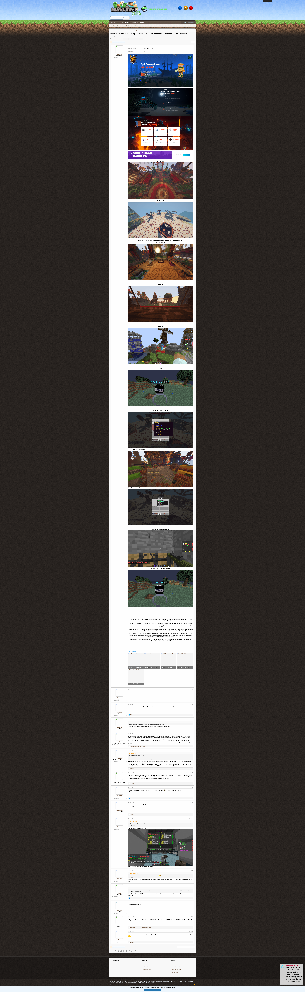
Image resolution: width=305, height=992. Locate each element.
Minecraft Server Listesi (176, 966)
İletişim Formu (126, 982)
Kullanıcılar (119, 25)
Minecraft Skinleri (175, 972)
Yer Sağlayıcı (140, 981)
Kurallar (112, 25)
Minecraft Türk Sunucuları (177, 963)
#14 (192, 916)
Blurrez (119, 939)
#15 (192, 931)
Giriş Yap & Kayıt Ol (267, 0)
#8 (192, 787)
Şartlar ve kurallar (173, 984)
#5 (192, 733)
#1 (192, 46)
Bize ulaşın (167, 984)
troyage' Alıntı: (132, 753)
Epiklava (112, 38)
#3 (192, 704)
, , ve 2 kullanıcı (140, 927)
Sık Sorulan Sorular (146, 966)
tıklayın (297, 981)
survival (130, 38)
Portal (120, 22)
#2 (192, 689)
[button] (123, 22)
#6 (192, 750)
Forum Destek (115, 982)
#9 (192, 802)
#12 (192, 885)
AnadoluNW (119, 795)
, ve (138, 746)
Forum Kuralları (146, 963)
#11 (192, 870)
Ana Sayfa (113, 22)
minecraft (126, 38)
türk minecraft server (138, 38)
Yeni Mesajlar (129, 25)
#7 (192, 772)
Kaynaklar (134, 22)
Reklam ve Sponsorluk (147, 969)
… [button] (116, 41)
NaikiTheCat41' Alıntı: (133, 821)
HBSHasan (119, 925)
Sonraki (122, 41)
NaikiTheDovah (119, 810)
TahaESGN (119, 712)
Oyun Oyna (116, 963)
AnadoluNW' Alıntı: (132, 873)
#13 (192, 902)
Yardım (186, 984)
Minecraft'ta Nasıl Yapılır (176, 969)
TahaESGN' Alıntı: (132, 721)
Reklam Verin (143, 22)
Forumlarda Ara (138, 25)
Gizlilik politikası (181, 984)
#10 (192, 818)
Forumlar (127, 22)
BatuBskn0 (119, 741)
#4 (192, 719)
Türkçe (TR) (113, 984)
